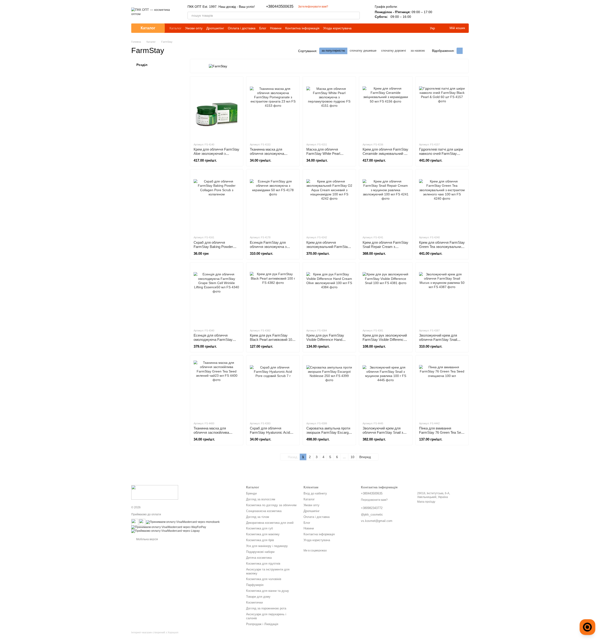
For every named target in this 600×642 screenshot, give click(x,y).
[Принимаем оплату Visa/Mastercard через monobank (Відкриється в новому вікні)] (183, 522)
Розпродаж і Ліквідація (262, 624)
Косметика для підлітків (263, 563)
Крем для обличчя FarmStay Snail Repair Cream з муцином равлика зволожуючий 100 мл (385, 248)
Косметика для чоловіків (263, 579)
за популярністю (333, 50)
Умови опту (193, 28)
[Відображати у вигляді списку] (466, 51)
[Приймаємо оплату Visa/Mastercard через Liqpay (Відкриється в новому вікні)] (165, 530)
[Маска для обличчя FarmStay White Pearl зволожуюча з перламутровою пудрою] (329, 109)
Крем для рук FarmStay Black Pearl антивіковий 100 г (272, 339)
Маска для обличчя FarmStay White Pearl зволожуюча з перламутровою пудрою (325, 155)
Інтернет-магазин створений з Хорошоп (154, 632)
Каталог (175, 28)
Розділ (141, 65)
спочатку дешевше (363, 50)
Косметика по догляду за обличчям (271, 505)
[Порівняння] (440, 11)
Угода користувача (337, 28)
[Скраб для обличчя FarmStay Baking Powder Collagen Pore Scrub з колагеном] (217, 202)
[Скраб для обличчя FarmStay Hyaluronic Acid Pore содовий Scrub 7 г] (273, 388)
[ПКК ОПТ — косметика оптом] (154, 492)
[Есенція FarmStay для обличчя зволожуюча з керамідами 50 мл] (273, 202)
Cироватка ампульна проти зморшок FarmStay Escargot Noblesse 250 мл (328, 432)
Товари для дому (258, 596)
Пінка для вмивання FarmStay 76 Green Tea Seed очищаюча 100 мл (442, 432)
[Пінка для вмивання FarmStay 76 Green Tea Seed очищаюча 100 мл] (442, 388)
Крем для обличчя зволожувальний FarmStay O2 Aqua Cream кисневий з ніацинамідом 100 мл (327, 248)
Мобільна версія (146, 539)
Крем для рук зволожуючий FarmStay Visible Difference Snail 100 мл (385, 339)
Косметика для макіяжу (263, 534)
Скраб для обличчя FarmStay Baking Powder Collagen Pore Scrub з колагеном (213, 248)
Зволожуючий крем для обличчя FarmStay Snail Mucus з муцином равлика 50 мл (440, 341)
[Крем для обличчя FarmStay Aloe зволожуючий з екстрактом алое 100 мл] (217, 109)
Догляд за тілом (257, 517)
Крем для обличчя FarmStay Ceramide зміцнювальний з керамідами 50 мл (385, 153)
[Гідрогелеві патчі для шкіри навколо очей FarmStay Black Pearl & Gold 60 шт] (442, 109)
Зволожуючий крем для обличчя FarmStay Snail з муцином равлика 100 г (383, 432)
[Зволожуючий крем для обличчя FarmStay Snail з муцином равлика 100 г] (386, 388)
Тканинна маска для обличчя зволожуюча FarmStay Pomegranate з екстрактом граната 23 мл (270, 155)
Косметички (254, 602)
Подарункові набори (260, 552)
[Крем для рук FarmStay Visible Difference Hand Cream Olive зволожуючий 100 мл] (329, 295)
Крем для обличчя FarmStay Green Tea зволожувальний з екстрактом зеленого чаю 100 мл (442, 248)
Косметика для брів (260, 540)
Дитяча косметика (259, 557)
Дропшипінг (215, 28)
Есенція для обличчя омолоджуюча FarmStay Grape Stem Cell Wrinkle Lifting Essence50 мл (213, 341)
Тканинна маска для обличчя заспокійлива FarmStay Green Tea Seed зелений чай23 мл (214, 434)
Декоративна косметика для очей (269, 522)
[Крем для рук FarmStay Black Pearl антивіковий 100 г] (273, 295)
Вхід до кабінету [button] (315, 493)
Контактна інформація (302, 28)
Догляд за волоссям (260, 499)
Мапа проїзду (426, 501)
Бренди (251, 493)
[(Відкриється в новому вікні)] (134, 522)
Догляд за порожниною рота (266, 608)
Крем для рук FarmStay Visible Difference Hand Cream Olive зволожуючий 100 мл (327, 341)
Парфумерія (254, 585)
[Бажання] (453, 11)
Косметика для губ (259, 528)
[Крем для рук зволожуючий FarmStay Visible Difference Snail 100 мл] (386, 295)
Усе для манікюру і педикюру (267, 546)
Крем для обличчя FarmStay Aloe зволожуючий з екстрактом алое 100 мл (216, 153)
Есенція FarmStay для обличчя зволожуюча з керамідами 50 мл (268, 246)
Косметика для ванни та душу (267, 591)
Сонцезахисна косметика (263, 511)
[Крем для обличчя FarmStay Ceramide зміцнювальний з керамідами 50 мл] (386, 109)
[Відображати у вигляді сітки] (460, 51)
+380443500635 (279, 6)
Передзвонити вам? (374, 499)
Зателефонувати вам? (313, 6)
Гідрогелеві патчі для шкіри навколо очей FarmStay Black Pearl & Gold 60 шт (441, 153)
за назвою (418, 50)
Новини (275, 28)
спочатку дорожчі (393, 50)
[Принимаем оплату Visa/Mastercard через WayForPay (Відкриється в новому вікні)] (168, 527)
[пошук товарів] (356, 15)
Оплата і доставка (241, 28)
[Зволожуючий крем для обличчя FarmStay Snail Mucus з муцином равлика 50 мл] (442, 295)
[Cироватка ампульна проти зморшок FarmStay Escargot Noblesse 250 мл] (329, 388)
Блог (262, 28)
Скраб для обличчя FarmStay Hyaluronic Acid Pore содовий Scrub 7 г (270, 432)
